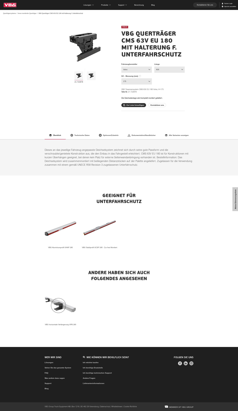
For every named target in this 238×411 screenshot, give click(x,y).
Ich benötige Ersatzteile (93, 368)
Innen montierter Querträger (27, 13)
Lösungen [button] (87, 5)
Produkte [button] (104, 5)
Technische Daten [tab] (82, 135)
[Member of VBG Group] (179, 406)
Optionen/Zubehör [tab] (111, 135)
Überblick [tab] (57, 135)
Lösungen (49, 362)
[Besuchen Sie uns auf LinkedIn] (186, 365)
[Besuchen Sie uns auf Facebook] (180, 365)
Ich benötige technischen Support (97, 373)
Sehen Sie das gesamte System (58, 368)
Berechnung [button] (139, 5)
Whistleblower (116, 407)
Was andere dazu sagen (55, 378)
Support (48, 383)
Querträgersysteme (9, 13)
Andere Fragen (89, 378)
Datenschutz (105, 407)
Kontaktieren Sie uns (205, 5)
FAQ (46, 373)
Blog (47, 389)
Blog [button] (153, 5)
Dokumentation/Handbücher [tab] (144, 135)
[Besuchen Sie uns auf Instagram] (191, 365)
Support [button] (121, 5)
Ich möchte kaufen (91, 362)
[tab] (78, 75)
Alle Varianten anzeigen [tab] (179, 135)
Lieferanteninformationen (93, 383)
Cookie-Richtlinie (130, 407)
